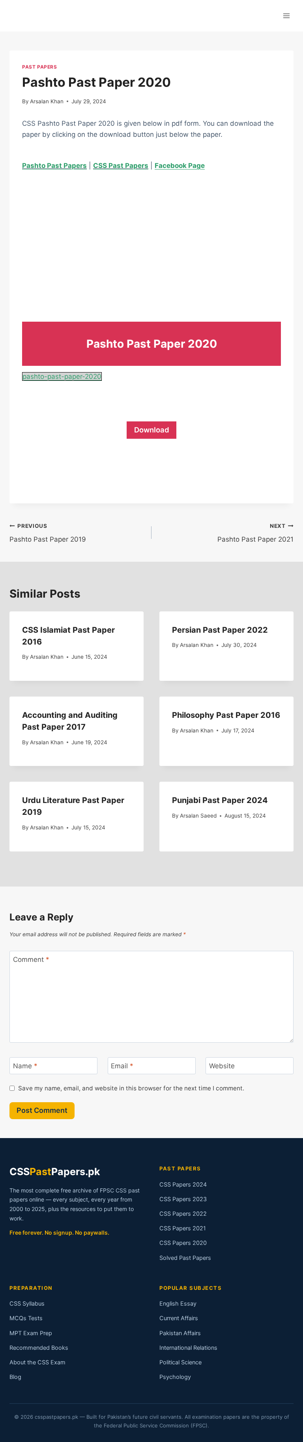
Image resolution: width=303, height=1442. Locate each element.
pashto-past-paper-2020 (61, 376)
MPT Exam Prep (30, 1333)
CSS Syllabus (27, 1303)
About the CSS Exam (37, 1362)
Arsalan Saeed (198, 815)
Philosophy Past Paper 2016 (226, 715)
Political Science (180, 1362)
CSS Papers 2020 (183, 1242)
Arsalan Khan (47, 101)
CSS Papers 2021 (182, 1228)
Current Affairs (178, 1318)
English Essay (177, 1303)
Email (122, 1066)
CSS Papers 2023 (183, 1199)
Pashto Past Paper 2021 (255, 533)
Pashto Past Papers (54, 166)
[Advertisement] (151, 239)
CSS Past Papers (120, 166)
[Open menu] (286, 15)
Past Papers (39, 67)
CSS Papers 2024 (183, 1184)
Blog (15, 1377)
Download (151, 429)
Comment (31, 959)
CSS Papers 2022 (183, 1213)
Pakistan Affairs (180, 1333)
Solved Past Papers (185, 1257)
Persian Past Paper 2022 (220, 630)
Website (222, 1066)
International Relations (188, 1347)
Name (25, 1066)
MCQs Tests (26, 1318)
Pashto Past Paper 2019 (47, 533)
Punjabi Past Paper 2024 (220, 800)
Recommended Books (38, 1347)
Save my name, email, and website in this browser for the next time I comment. (131, 1088)
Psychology (175, 1377)
